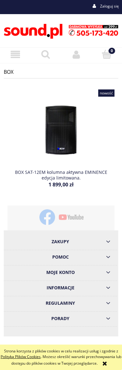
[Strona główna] (61, 30)
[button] (15, 54)
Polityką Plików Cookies (21, 356)
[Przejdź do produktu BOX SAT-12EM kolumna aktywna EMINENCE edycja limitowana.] (61, 130)
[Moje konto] (76, 54)
